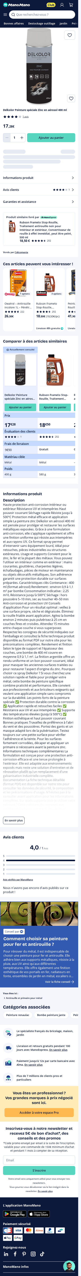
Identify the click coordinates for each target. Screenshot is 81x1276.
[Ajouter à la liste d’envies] (71, 98)
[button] (39, 228)
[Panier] (71, 5)
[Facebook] (15, 1254)
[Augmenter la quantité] (22, 137)
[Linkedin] (6, 1254)
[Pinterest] (24, 1254)
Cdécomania (21, 252)
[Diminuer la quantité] (7, 137)
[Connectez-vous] (62, 5)
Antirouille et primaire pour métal (24, 998)
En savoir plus (45, 1191)
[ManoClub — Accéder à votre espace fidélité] (51, 5)
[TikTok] (42, 1254)
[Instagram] (33, 1254)
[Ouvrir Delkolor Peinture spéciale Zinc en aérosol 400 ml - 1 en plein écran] (39, 66)
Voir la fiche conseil (57, 982)
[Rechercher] (13, 14)
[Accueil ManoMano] (23, 5)
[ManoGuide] (69, 1266)
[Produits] (5, 14)
